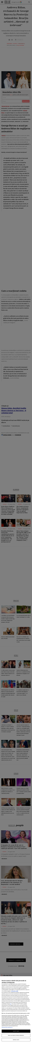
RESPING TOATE (16, 1039)
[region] (16, 1010)
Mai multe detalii (14, 991)
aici (10, 1003)
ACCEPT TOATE (16, 1031)
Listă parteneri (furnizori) (7, 1027)
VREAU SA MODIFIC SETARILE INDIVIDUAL (16, 1035)
